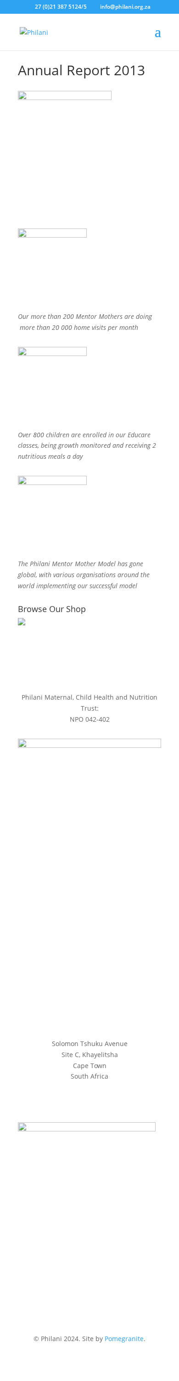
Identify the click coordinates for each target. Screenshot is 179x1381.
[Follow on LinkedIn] (108, 1000)
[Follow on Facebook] (71, 1000)
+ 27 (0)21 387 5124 (89, 962)
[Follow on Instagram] (89, 1000)
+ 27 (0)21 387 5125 (89, 973)
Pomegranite (124, 1338)
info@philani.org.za (90, 945)
